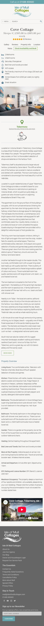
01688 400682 (27, 2)
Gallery (6, 45)
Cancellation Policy (9, 577)
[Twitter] (14, 601)
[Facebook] (4, 601)
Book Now (8, 353)
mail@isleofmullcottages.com (13, 594)
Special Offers (7, 583)
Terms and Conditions (10, 574)
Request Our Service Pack (12, 560)
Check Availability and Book (25, 48)
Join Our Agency (8, 552)
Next (40, 99)
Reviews (15, 45)
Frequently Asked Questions (13, 572)
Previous (3, 99)
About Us (5, 549)
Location (36, 45)
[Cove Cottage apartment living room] (22, 101)
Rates (10, 48)
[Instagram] (11, 601)
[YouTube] (8, 601)
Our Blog (5, 555)
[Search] (41, 21)
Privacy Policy (7, 586)
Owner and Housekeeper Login (14, 558)
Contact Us (6, 569)
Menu (6, 21)
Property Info (26, 45)
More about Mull (8, 580)
